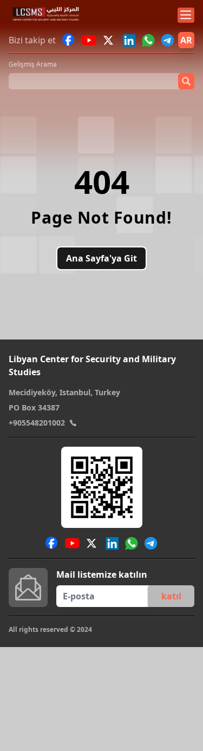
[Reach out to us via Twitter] (109, 40)
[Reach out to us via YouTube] (89, 40)
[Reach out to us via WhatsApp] (148, 40)
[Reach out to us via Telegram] (167, 40)
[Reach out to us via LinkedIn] (128, 40)
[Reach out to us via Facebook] (68, 40)
